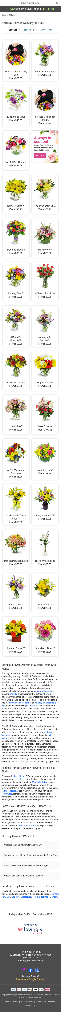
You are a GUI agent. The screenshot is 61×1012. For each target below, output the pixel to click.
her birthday (20, 776)
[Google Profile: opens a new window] (37, 970)
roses (8, 731)
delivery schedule (27, 825)
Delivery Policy (31, 1005)
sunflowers (6, 793)
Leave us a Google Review (30, 979)
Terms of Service (11, 1001)
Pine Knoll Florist (30, 3)
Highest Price (30, 29)
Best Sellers (15, 29)
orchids (13, 693)
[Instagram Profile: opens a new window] (24, 970)
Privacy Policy (27, 1001)
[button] (54, 1005)
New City (5, 896)
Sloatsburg (26, 896)
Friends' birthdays (10, 790)
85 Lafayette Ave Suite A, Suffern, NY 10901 (30, 954)
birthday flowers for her (20, 702)
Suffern (55, 893)
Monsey (53, 896)
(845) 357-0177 (30, 957)
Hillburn (36, 896)
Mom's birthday (39, 781)
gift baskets (31, 705)
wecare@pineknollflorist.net (30, 960)
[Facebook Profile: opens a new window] (30, 970)
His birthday (19, 778)
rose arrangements (42, 690)
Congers (15, 896)
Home (3, 15)
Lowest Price (46, 29)
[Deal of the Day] (45, 148)
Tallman (44, 896)
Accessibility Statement (45, 1001)
